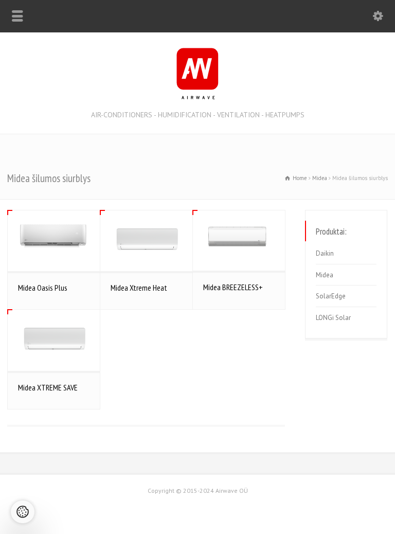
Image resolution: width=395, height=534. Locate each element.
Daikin (325, 253)
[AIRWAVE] (197, 97)
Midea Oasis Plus (42, 287)
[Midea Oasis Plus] (53, 241)
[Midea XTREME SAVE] (53, 340)
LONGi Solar (333, 317)
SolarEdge (331, 296)
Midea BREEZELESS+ (233, 287)
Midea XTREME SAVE (48, 387)
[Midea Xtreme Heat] (146, 241)
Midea (324, 275)
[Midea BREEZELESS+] (239, 241)
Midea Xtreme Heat (139, 287)
